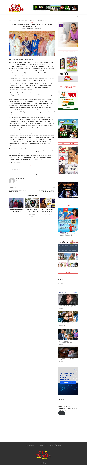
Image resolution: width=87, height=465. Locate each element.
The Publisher (62, 280)
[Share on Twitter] (36, 174)
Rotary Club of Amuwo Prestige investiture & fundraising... (47, 211)
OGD (19, 169)
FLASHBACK (34, 16)
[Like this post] (33, 174)
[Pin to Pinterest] (37, 174)
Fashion (28, 16)
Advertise (41, 16)
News (14, 16)
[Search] (77, 16)
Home (10, 16)
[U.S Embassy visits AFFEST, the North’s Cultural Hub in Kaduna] (16, 203)
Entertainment (21, 16)
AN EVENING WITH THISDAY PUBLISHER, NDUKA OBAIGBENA (26, 165)
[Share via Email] (38, 174)
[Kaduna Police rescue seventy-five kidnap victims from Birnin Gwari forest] (32, 203)
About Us (60, 276)
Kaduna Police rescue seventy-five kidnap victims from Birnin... (32, 211)
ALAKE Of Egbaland (13, 169)
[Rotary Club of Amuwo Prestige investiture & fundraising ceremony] (47, 203)
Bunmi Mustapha (30, 28)
